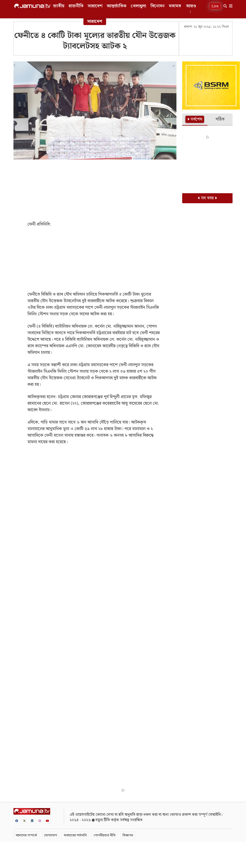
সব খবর (207, 198)
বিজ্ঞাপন (127, 835)
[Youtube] (47, 821)
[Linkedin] (32, 821)
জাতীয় (58, 6)
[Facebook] (16, 821)
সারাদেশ (95, 6)
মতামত (175, 6)
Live (215, 6)
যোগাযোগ (50, 835)
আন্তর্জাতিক (116, 6)
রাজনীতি (76, 6)
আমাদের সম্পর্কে (26, 835)
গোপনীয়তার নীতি (105, 835)
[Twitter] (24, 821)
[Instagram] (40, 821)
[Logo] (32, 6)
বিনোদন (157, 6)
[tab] (194, 119)
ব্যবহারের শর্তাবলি (75, 835)
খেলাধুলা (138, 6)
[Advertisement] (94, 190)
